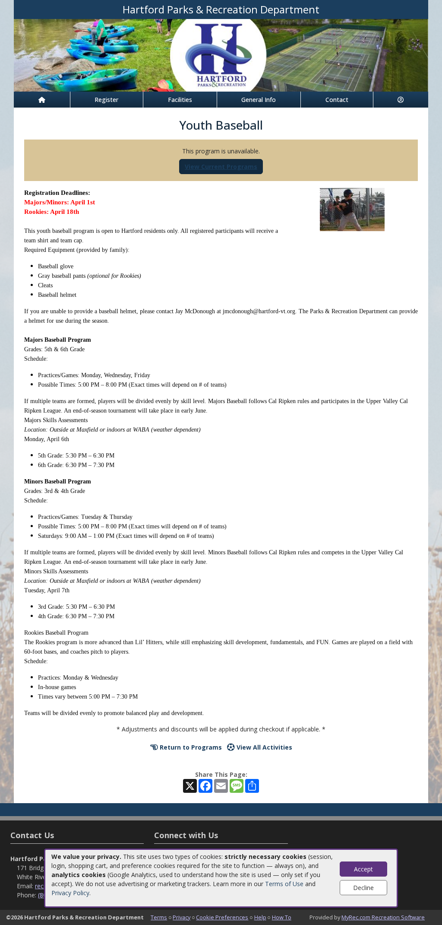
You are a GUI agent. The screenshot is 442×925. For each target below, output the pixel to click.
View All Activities (263, 747)
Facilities (180, 99)
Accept (363, 869)
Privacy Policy (70, 893)
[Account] (401, 100)
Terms (159, 917)
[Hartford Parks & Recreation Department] (221, 55)
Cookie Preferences (222, 917)
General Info (258, 99)
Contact (336, 99)
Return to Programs (190, 747)
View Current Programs (221, 166)
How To (281, 917)
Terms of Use (284, 884)
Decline (363, 888)
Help (260, 917)
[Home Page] (42, 100)
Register (106, 99)
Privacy (181, 917)
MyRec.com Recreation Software (383, 917)
